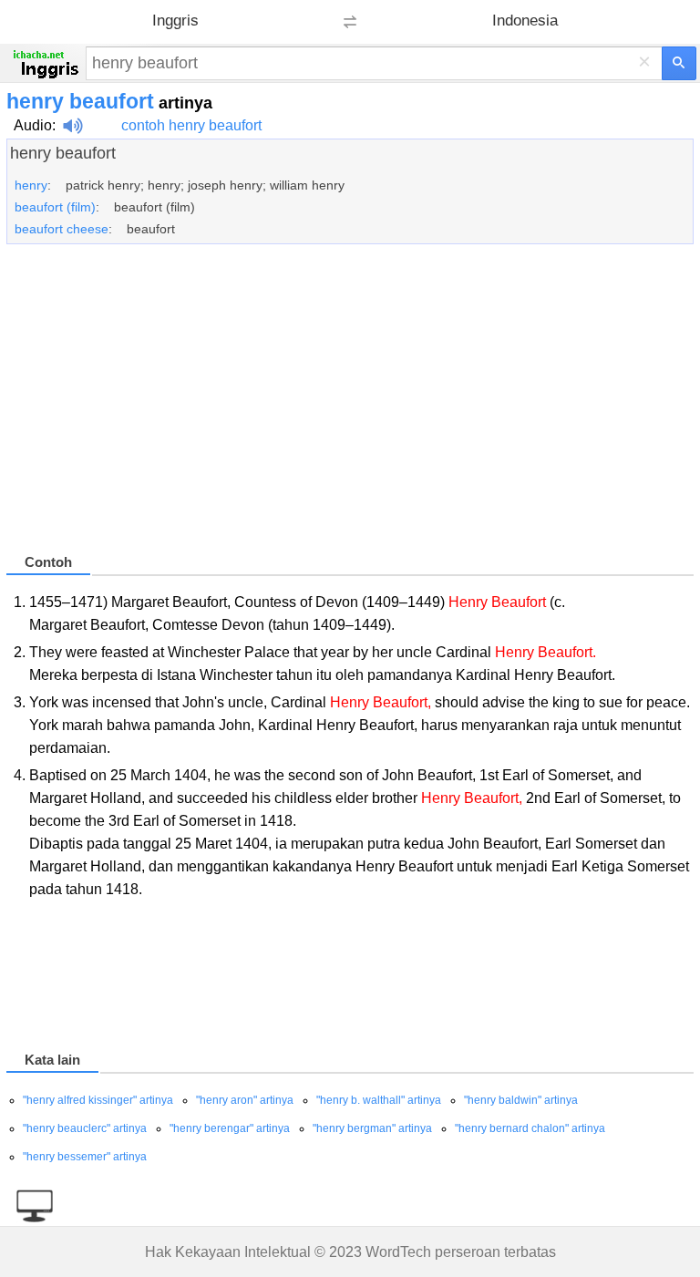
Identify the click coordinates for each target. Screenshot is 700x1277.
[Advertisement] (350, 406)
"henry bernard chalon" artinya (530, 1128)
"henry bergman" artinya (372, 1128)
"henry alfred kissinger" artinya (98, 1100)
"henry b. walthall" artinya (378, 1100)
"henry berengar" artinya (230, 1128)
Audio (33, 125)
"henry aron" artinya (244, 1100)
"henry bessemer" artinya (85, 1156)
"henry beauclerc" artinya (85, 1128)
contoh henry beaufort (191, 125)
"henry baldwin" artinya (521, 1100)
